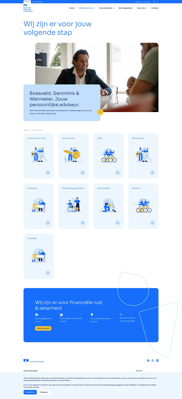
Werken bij (138, 1)
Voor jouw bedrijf (37, 1)
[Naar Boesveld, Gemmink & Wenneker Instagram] (153, 360)
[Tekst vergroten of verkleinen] (157, 1)
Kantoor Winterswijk (31, 371)
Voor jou (27, 1)
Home (26, 130)
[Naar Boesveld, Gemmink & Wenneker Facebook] (148, 360)
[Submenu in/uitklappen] (94, 8)
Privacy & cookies (115, 385)
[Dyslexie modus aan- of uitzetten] (154, 1)
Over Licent (146, 1)
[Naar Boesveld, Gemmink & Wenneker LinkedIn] (157, 360)
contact (44, 319)
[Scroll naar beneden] (100, 112)
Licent (42, 361)
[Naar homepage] (28, 8)
